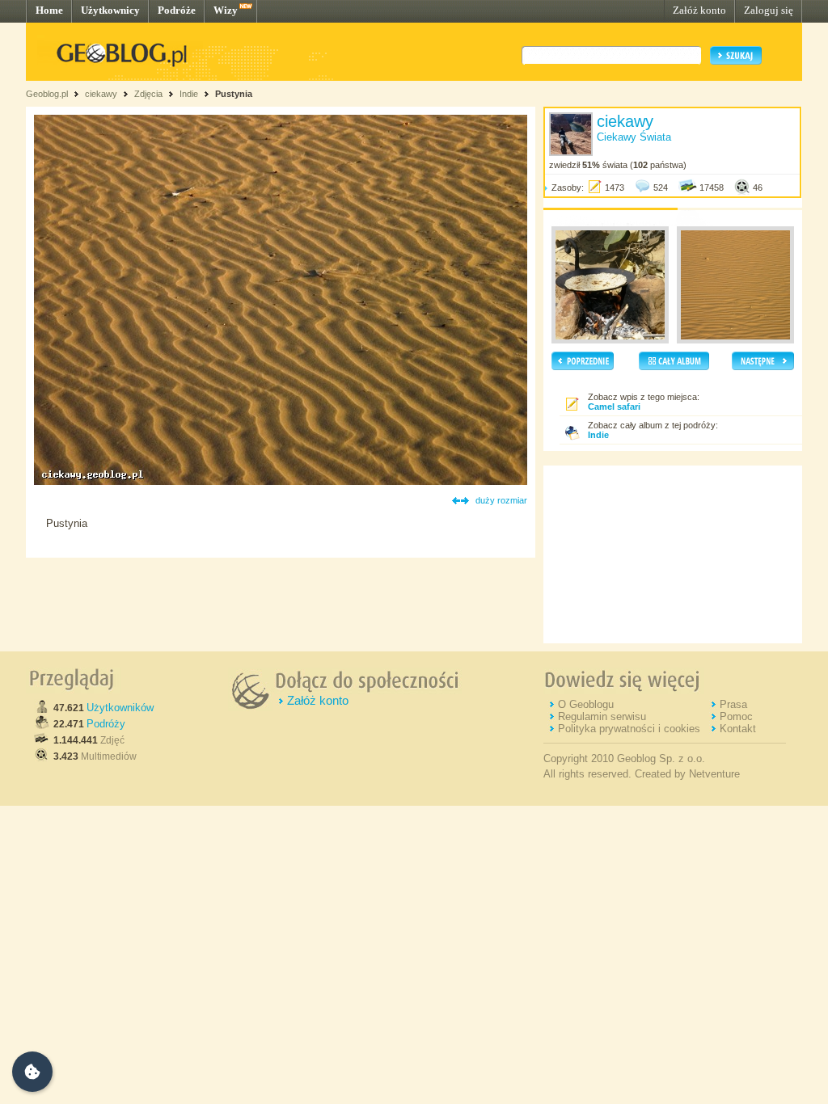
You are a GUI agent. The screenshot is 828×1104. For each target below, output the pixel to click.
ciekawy (101, 94)
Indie (189, 94)
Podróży (106, 724)
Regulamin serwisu (602, 716)
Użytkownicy (110, 10)
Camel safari (614, 406)
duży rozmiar (501, 500)
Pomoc (736, 716)
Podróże (177, 10)
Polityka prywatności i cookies (629, 729)
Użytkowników (120, 708)
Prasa (733, 704)
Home (49, 10)
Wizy (225, 10)
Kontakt (738, 729)
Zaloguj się (768, 10)
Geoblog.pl (47, 94)
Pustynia (233, 94)
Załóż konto (699, 10)
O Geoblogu (586, 704)
